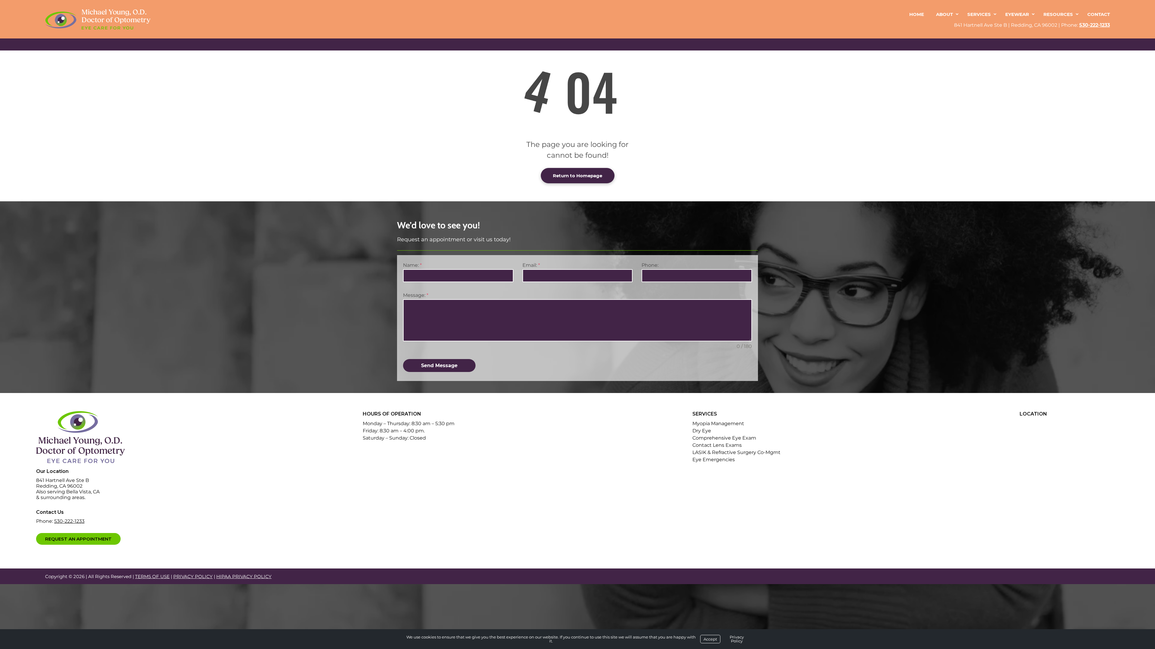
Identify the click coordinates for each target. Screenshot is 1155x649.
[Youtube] (80, 552)
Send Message (439, 365)
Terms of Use (152, 576)
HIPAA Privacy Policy (244, 576)
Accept (710, 639)
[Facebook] (42, 552)
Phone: (650, 265)
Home (916, 14)
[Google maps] (67, 552)
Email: (531, 265)
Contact (1098, 14)
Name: (412, 265)
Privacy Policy (193, 576)
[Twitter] (54, 552)
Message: (415, 295)
